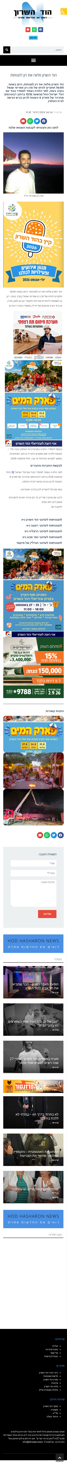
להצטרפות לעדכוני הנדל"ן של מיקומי (39, 543)
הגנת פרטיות (52, 1349)
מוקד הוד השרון (50, 1406)
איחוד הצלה (52, 1416)
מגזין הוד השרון (50, 1379)
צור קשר (54, 1353)
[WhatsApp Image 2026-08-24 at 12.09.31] (33, 403)
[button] (63, 11)
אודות (55, 1346)
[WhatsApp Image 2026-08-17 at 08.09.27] (33, 667)
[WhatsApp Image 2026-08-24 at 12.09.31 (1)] (33, 592)
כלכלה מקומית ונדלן (48, 1390)
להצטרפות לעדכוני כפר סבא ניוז (42, 537)
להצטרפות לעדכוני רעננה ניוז (44, 525)
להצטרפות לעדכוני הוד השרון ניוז (41, 519)
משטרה (54, 1409)
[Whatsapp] (34, 29)
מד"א (55, 1413)
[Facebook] (40, 29)
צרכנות (54, 1383)
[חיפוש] (6, 49)
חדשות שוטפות (50, 1376)
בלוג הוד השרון (51, 1386)
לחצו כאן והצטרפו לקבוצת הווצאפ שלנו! (33, 127)
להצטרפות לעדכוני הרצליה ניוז (43, 531)
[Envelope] (28, 29)
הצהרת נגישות (51, 1356)
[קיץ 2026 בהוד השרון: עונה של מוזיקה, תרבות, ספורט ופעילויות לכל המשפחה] (33, 244)
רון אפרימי (21, 87)
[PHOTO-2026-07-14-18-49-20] (37, 335)
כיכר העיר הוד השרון (48, 1372)
